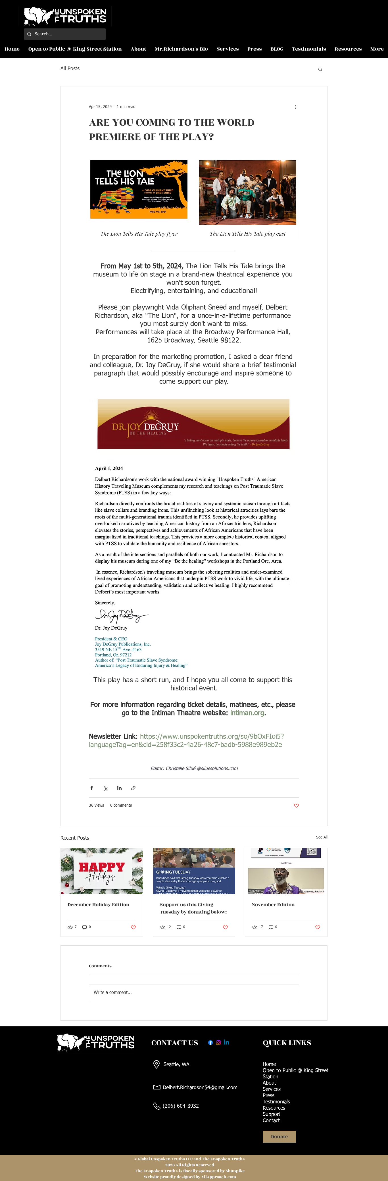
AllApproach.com (218, 1177)
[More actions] (295, 106)
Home (269, 1064)
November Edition (273, 904)
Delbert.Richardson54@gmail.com (200, 1087)
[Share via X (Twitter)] (105, 788)
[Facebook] (210, 1042)
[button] (320, 69)
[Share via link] (133, 788)
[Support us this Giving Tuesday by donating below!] (194, 871)
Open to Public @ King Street (295, 1070)
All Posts (70, 68)
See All (321, 837)
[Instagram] (218, 1042)
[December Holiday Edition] (102, 871)
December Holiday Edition (99, 904)
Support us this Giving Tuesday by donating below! (193, 908)
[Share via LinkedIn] (119, 788)
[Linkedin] (226, 1042)
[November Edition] (286, 871)
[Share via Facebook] (91, 788)
